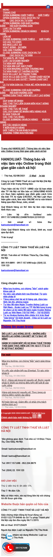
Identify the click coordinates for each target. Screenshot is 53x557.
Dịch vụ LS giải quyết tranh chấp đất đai (24, 80)
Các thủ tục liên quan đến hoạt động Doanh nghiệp (24, 105)
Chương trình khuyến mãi (18, 133)
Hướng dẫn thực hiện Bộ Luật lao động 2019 (25, 97)
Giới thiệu (43, 15)
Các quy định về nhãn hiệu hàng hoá (24, 111)
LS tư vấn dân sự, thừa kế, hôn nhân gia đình (25, 86)
